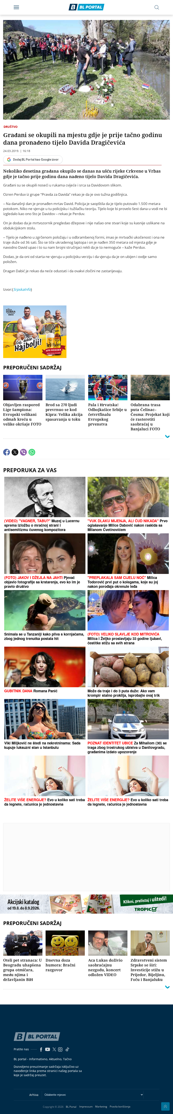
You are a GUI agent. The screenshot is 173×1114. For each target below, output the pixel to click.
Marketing (101, 1106)
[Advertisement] (88, 856)
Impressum (86, 1106)
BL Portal (71, 1107)
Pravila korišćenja (120, 1106)
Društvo (11, 127)
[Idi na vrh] (165, 1106)
